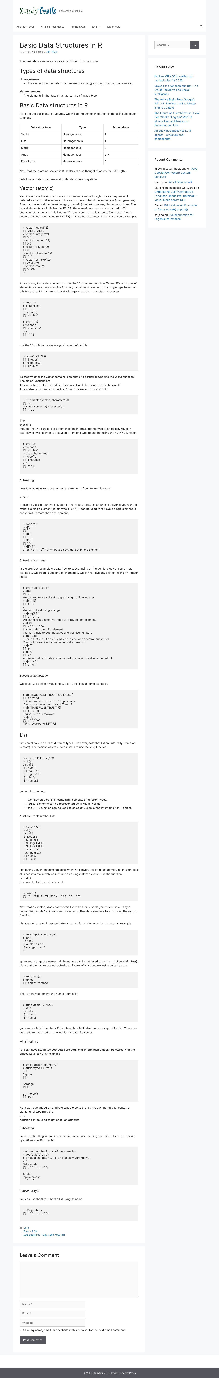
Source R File (30, 1231)
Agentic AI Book (25, 26)
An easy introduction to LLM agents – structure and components (172, 134)
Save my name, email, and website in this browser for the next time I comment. (74, 1330)
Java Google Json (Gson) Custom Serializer (175, 172)
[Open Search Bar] (201, 27)
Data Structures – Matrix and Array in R (44, 1234)
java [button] (94, 26)
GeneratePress (127, 1372)
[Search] (194, 45)
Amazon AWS (78, 26)
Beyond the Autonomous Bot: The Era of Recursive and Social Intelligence (176, 90)
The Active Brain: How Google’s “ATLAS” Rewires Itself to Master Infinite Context (175, 103)
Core (26, 1227)
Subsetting (27, 480)
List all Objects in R (180, 182)
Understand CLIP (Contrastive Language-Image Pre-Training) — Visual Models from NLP (175, 195)
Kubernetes (113, 26)
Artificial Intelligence (52, 26)
